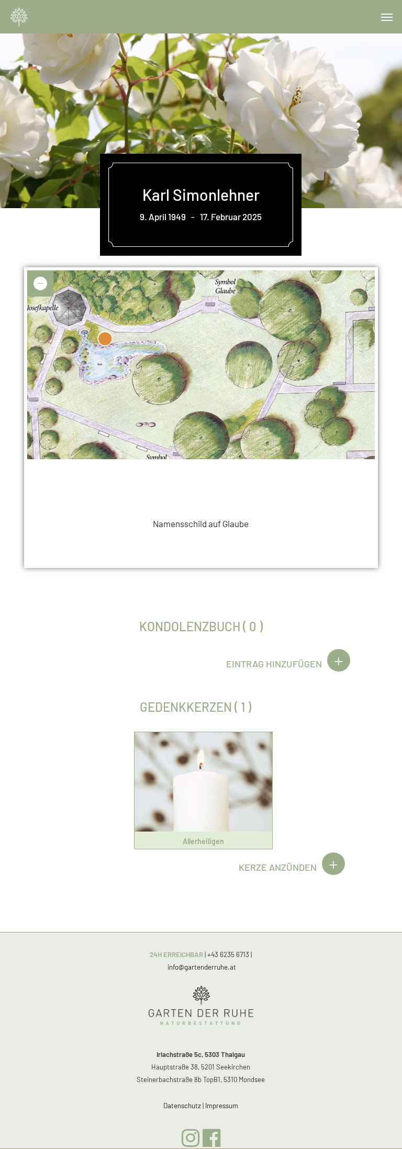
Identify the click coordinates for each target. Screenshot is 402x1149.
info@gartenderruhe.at (202, 967)
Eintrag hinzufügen (274, 663)
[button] (387, 17)
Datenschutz (182, 1105)
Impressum (221, 1105)
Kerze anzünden (278, 867)
